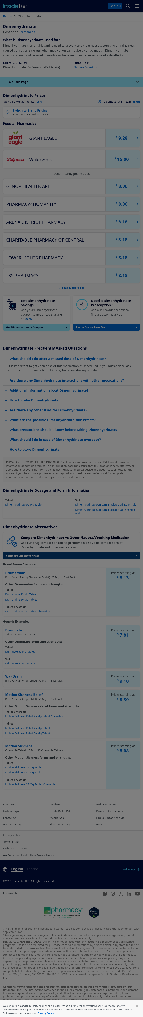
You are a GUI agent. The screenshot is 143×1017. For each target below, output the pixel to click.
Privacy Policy (45, 1013)
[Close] (137, 1006)
